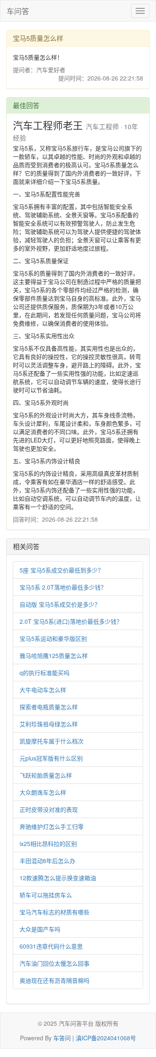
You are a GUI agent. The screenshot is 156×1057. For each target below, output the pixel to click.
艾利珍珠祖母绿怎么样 (49, 724)
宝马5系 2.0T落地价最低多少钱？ (63, 587)
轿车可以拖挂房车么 (46, 895)
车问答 (18, 10)
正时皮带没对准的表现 (49, 809)
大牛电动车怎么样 (43, 689)
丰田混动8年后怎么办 (47, 860)
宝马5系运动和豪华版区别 (53, 638)
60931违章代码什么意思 (51, 946)
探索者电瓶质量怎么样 (49, 707)
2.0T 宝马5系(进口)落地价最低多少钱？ (71, 621)
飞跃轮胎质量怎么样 (46, 775)
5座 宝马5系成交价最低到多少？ (62, 570)
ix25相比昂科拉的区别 (48, 843)
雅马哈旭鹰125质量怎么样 (54, 655)
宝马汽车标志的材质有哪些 (54, 912)
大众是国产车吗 (40, 929)
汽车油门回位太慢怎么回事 (54, 963)
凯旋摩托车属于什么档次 (52, 741)
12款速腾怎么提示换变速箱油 (58, 878)
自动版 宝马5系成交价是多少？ (60, 604)
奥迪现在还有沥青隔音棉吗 (54, 980)
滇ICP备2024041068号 (106, 1038)
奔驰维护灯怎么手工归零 (52, 826)
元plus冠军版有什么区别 (51, 758)
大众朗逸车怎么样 (43, 792)
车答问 (62, 1038)
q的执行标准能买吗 (44, 672)
